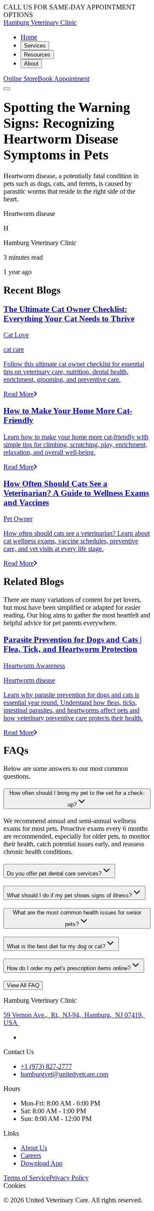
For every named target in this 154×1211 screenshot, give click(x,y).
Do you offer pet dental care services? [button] (54, 873)
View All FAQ (23, 985)
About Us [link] (34, 1147)
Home (29, 37)
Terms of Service (26, 1177)
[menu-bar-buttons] (6, 88)
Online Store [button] (20, 78)
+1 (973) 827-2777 (46, 1066)
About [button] (31, 63)
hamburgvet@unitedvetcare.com (64, 1074)
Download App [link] (41, 1163)
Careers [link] (31, 1155)
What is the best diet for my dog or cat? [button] (56, 946)
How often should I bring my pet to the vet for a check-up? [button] (77, 799)
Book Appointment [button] (63, 78)
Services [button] (35, 45)
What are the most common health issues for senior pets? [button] (77, 918)
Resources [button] (37, 54)
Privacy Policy (69, 1177)
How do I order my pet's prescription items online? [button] (68, 968)
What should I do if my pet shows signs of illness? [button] (69, 895)
